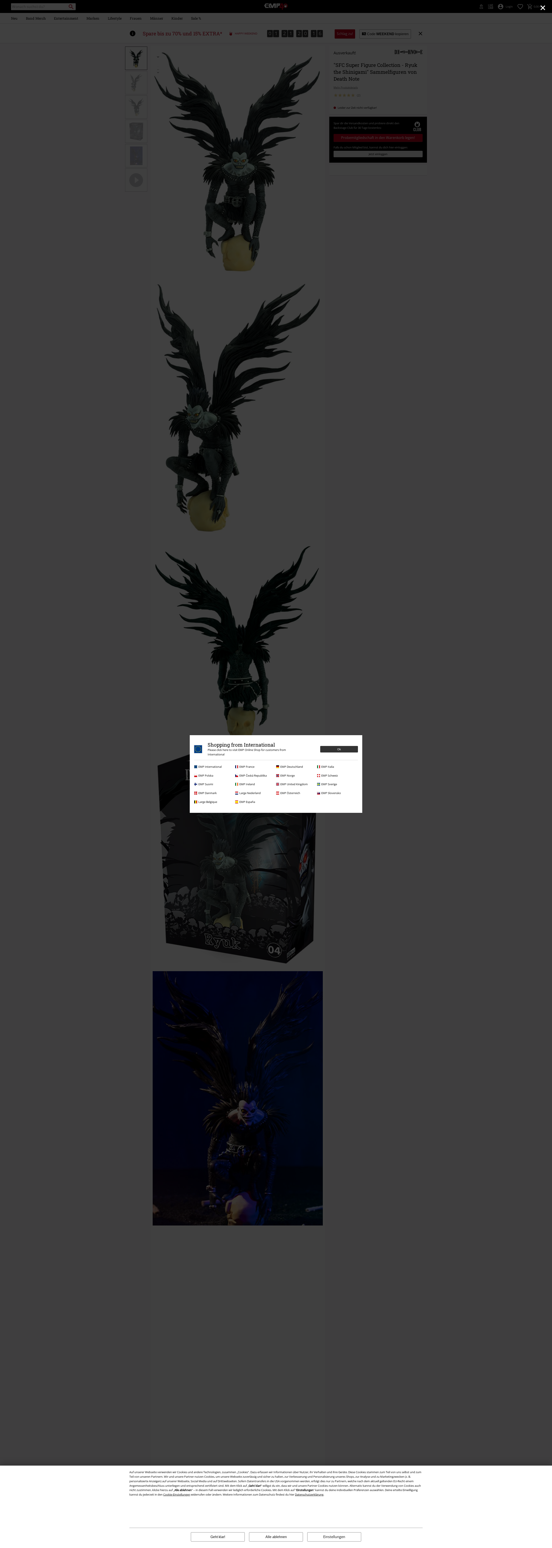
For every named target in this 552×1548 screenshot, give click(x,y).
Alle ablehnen (276, 1537)
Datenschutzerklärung (309, 1494)
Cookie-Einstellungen (176, 1494)
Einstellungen (334, 1536)
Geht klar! (217, 1537)
